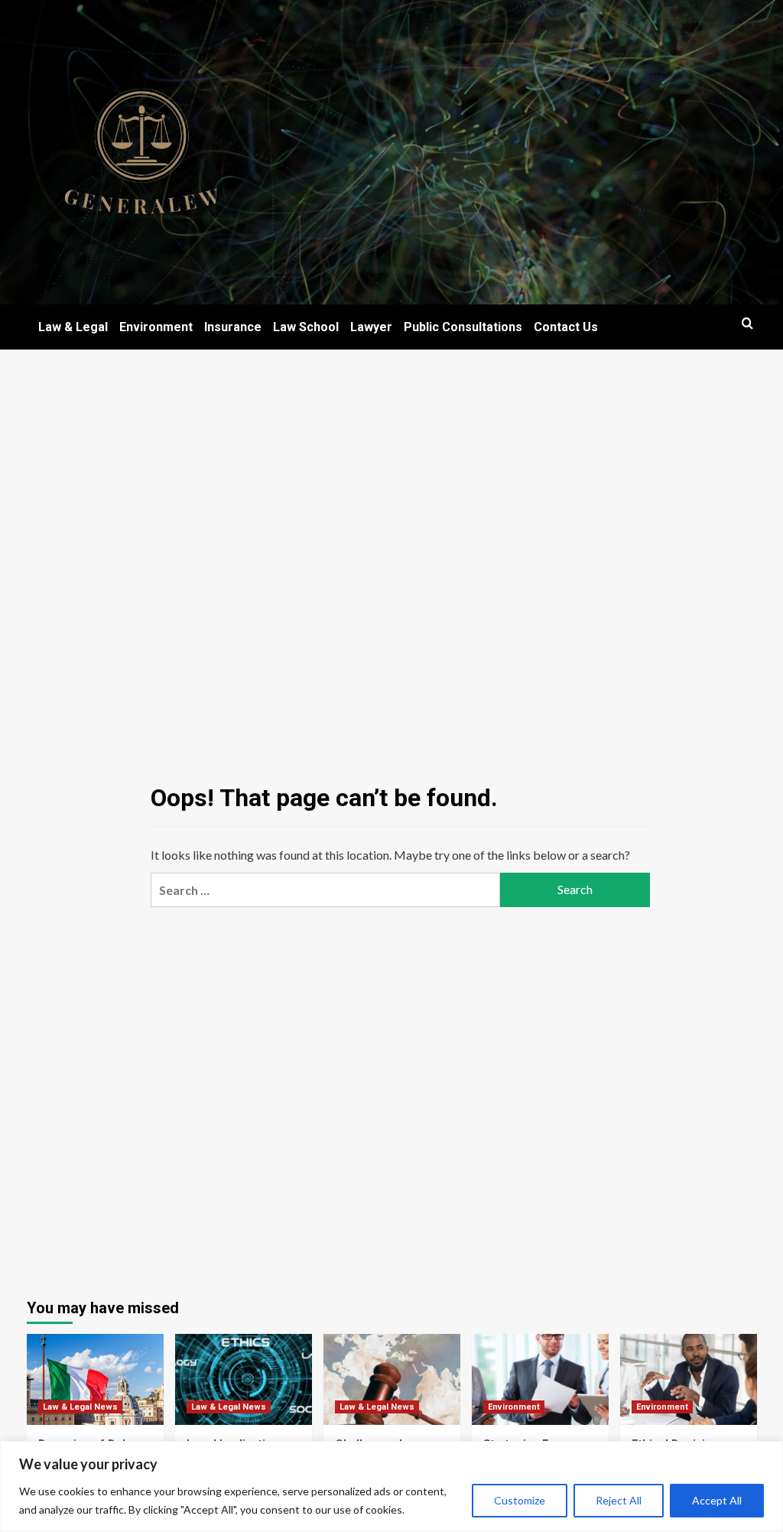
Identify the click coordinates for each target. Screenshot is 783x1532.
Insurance (233, 327)
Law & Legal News (80, 1407)
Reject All (619, 1500)
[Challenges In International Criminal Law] (391, 1379)
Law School (306, 327)
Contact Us (566, 327)
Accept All (717, 1500)
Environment (156, 327)
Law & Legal (73, 327)
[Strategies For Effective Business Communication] (540, 1379)
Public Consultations (463, 327)
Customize (519, 1500)
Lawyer (371, 327)
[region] (391, 1486)
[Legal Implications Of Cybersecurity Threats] (243, 1379)
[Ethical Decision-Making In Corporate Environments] (688, 1379)
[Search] (747, 324)
